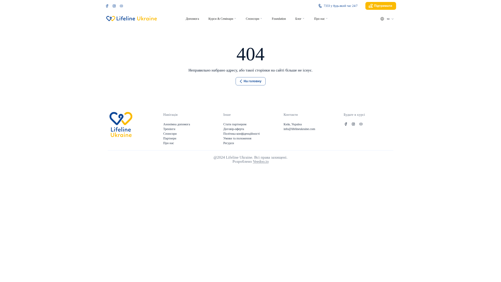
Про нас (319, 18)
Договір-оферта (233, 129)
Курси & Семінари (220, 18)
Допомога (192, 18)
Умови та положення (237, 138)
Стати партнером (234, 124)
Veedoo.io (261, 161)
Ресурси (228, 143)
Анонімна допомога (176, 124)
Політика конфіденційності (241, 133)
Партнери (169, 138)
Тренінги (169, 129)
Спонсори (252, 18)
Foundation (279, 18)
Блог (298, 18)
